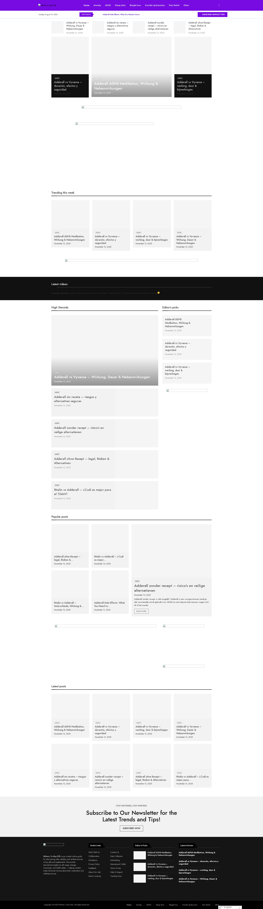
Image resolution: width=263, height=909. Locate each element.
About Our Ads (94, 872)
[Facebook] (173, 14)
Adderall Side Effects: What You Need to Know (121, 14)
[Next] (100, 14)
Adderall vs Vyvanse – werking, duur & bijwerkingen (191, 86)
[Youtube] (195, 14)
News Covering (94, 876)
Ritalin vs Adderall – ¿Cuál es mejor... (108, 558)
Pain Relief (174, 5)
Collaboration (93, 856)
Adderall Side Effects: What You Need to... (109, 604)
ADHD (108, 5)
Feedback (92, 868)
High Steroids (59, 307)
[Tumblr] (192, 14)
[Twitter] (176, 14)
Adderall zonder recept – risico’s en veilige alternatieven (158, 25)
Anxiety (97, 5)
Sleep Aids (120, 5)
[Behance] (189, 14)
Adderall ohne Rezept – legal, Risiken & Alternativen (199, 25)
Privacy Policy (94, 864)
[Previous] (96, 14)
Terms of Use (115, 868)
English (228, 907)
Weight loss (135, 5)
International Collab (118, 864)
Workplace (92, 860)
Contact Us (114, 852)
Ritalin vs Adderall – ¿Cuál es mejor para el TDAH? (82, 491)
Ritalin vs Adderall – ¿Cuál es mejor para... (192, 778)
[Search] (224, 5)
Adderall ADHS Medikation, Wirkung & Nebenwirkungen (126, 86)
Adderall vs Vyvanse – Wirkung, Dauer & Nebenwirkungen (77, 25)
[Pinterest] (183, 14)
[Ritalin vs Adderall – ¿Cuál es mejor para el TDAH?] (136, 495)
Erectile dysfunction (155, 5)
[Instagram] (180, 14)
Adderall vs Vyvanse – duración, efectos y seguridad (68, 86)
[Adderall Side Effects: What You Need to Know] (110, 584)
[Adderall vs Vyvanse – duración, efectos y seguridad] (70, 55)
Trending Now (116, 876)
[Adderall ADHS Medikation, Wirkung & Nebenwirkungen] (132, 67)
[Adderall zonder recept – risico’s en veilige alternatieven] (139, 27)
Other (186, 5)
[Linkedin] (186, 14)
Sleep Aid (146, 308)
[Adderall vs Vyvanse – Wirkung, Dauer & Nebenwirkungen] (57, 27)
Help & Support (116, 872)
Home (86, 5)
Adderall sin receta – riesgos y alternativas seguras (117, 25)
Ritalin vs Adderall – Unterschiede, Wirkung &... (69, 604)
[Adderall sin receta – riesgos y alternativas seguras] (98, 27)
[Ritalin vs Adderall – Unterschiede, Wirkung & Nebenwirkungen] (70, 584)
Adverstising (115, 860)
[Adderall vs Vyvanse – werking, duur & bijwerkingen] (193, 55)
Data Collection (116, 856)
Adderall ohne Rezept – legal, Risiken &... (67, 558)
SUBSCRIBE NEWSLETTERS (213, 14)
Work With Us (94, 852)
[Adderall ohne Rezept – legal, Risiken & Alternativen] (180, 27)
